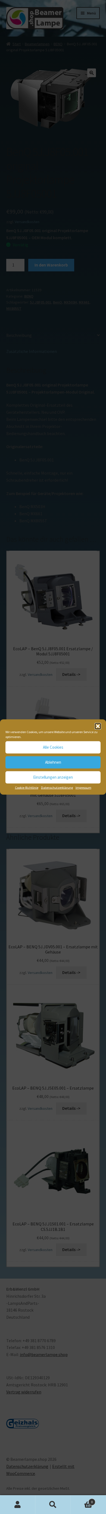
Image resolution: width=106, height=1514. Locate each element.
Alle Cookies (53, 747)
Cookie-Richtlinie (26, 787)
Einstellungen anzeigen (53, 777)
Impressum (83, 787)
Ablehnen (53, 762)
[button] (98, 726)
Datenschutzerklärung (57, 787)
